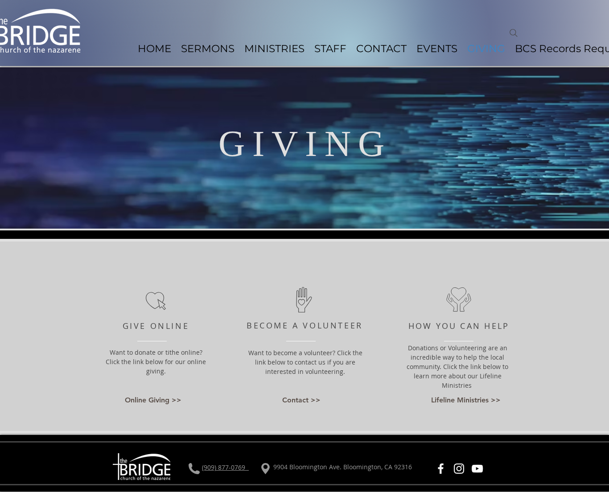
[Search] (513, 33)
